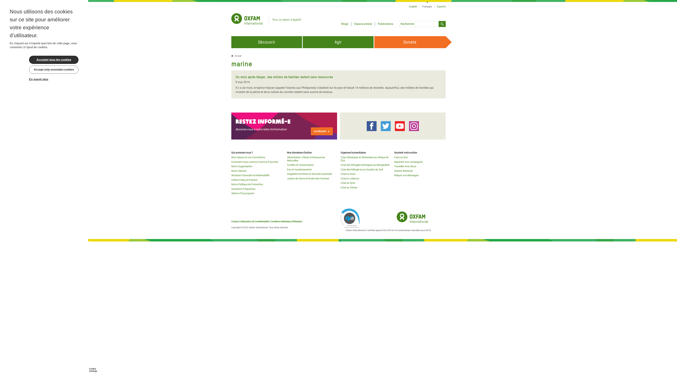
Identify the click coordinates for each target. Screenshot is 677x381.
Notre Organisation (241, 166)
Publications (385, 24)
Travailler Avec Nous (405, 166)
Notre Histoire (238, 171)
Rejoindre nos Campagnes (408, 162)
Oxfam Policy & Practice (244, 180)
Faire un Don (401, 157)
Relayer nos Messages (406, 175)
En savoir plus (38, 79)
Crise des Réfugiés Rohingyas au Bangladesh (365, 165)
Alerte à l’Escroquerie (242, 193)
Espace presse (363, 24)
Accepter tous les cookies (53, 59)
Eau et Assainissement (299, 169)
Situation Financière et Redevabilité (250, 175)
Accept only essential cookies (54, 69)
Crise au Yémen (349, 187)
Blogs (344, 24)
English (413, 6)
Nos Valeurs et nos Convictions (248, 157)
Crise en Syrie (348, 183)
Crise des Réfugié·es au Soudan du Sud (362, 169)
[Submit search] (442, 24)
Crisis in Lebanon (350, 178)
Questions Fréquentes (243, 189)
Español (441, 6)
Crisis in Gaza (348, 174)
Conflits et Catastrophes (300, 165)
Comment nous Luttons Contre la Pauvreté (254, 162)
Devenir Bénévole (403, 171)
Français (427, 6)
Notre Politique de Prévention (247, 184)
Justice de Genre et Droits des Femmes (308, 178)
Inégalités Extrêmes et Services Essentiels (309, 174)
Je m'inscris (320, 131)
